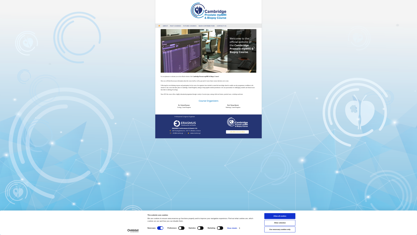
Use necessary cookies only (279, 229)
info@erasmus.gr (178, 133)
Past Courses (175, 26)
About (165, 26)
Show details (232, 228)
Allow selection (280, 223)
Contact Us (221, 26)
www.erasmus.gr (195, 133)
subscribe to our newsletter (237, 132)
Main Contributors (207, 26)
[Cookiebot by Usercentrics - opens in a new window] (133, 230)
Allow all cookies (279, 216)
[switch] (181, 228)
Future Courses (189, 26)
